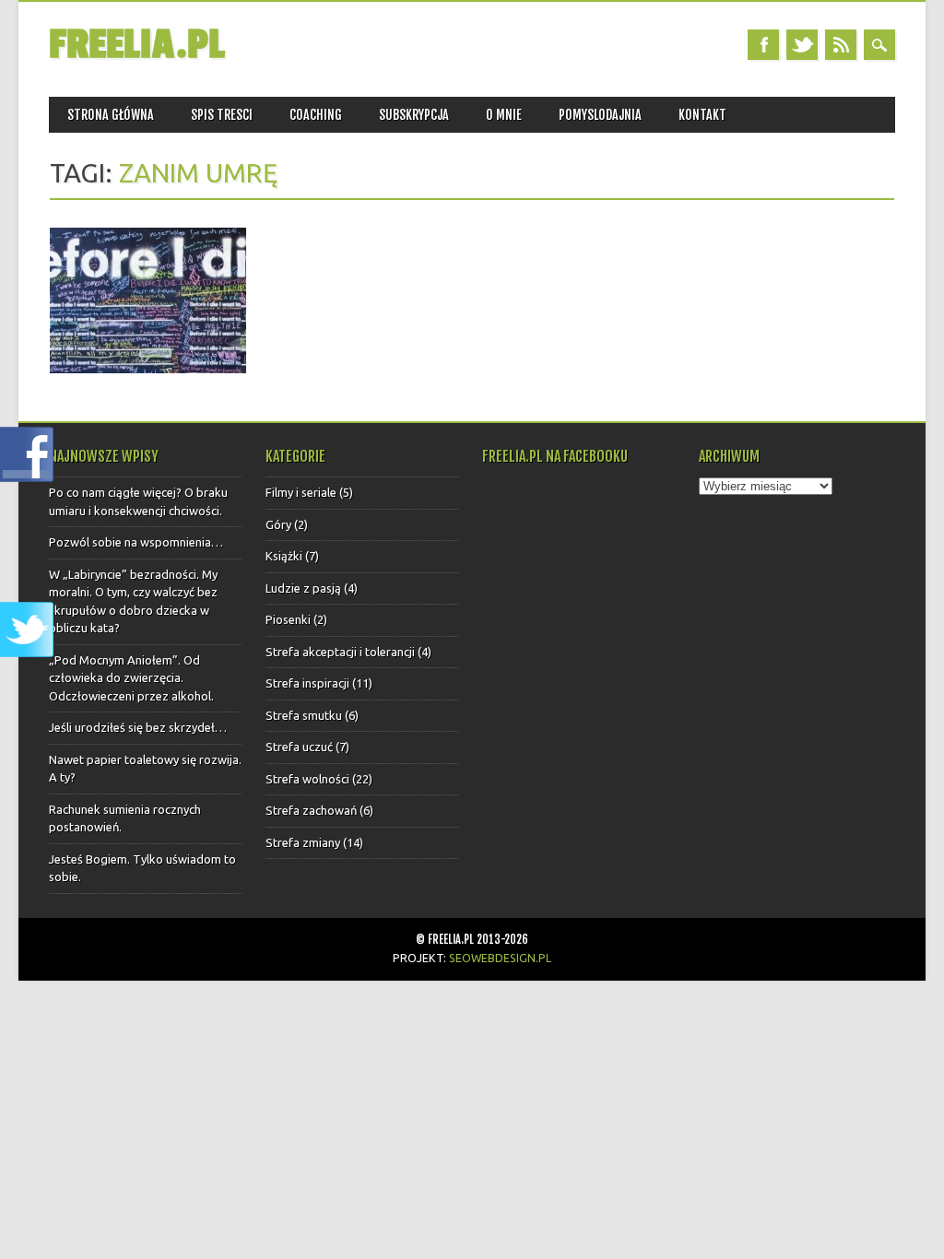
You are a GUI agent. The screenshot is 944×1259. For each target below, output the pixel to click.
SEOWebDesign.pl (500, 957)
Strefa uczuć (299, 746)
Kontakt (702, 115)
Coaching (315, 115)
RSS (840, 44)
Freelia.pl (136, 44)
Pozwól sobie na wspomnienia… (136, 541)
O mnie (504, 115)
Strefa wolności (307, 778)
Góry (278, 524)
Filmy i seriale (301, 492)
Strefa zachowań (311, 810)
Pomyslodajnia (600, 115)
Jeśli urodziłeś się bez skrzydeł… (138, 727)
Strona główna (110, 115)
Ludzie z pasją (303, 588)
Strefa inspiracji (307, 683)
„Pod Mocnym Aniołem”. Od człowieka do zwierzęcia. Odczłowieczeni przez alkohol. (131, 677)
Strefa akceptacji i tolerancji (340, 651)
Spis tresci (222, 115)
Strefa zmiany (303, 842)
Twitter (802, 44)
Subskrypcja (414, 115)
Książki (284, 555)
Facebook (763, 44)
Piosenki (288, 619)
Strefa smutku (304, 715)
